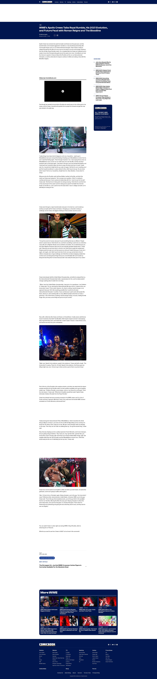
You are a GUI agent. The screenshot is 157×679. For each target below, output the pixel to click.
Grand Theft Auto (109, 661)
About (74, 672)
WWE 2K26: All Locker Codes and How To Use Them (87, 610)
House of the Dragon (70, 659)
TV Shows (101, 627)
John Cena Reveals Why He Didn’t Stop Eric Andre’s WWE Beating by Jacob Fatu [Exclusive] (103, 64)
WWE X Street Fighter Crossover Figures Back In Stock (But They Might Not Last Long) (103, 98)
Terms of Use (103, 127)
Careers (80, 672)
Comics (57, 2)
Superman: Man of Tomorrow (59, 665)
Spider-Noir (68, 656)
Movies (61, 2)
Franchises (109, 650)
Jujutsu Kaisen (95, 658)
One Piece (94, 663)
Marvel (40, 656)
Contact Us (60, 672)
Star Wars (108, 656)
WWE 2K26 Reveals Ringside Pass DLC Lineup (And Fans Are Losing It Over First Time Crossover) (68, 611)
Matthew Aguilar (44, 34)
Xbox (80, 658)
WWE (40, 24)
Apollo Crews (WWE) (43, 554)
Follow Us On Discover (47, 558)
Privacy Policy (103, 128)
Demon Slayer (95, 656)
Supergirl (54, 656)
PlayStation (81, 659)
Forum (86, 2)
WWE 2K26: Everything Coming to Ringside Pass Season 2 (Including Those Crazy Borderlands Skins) (103, 80)
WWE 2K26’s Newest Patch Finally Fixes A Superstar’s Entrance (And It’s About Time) (103, 72)
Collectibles (80, 2)
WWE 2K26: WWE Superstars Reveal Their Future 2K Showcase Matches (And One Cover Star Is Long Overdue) (48, 631)
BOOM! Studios (42, 663)
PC (79, 661)
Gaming (69, 2)
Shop (67, 668)
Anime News (95, 652)
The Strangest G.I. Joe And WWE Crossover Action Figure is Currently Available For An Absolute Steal (60, 566)
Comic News (41, 652)
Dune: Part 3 (55, 661)
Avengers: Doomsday (57, 663)
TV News (67, 652)
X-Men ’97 (68, 658)
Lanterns (67, 661)
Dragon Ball (94, 654)
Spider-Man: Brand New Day (58, 658)
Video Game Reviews (83, 654)
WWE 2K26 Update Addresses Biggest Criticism (48, 610)
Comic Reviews (42, 654)
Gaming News (82, 652)
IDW (40, 661)
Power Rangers (109, 659)
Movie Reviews (56, 654)
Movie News (55, 652)
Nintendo (81, 656)
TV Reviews (68, 654)
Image (40, 659)
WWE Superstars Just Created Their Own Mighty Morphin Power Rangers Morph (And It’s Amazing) (107, 631)
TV (65, 2)
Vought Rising (68, 663)
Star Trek (107, 658)
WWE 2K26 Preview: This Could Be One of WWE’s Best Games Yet (88, 630)
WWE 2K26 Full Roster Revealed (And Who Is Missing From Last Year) (69, 630)
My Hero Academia (96, 661)
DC (40, 658)
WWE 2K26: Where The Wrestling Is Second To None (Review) (106, 611)
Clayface (54, 659)
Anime (74, 2)
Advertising (68, 672)
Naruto (93, 659)
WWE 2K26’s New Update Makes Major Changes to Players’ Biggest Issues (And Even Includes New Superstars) (104, 89)
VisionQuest (68, 665)
